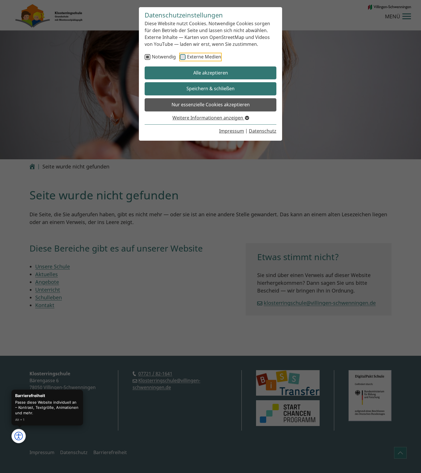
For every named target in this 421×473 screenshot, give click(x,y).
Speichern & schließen (210, 88)
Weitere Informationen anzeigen (208, 118)
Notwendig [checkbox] (164, 57)
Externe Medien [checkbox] (204, 57)
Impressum (231, 131)
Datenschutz (262, 131)
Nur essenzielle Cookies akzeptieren (211, 104)
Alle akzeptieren (210, 73)
